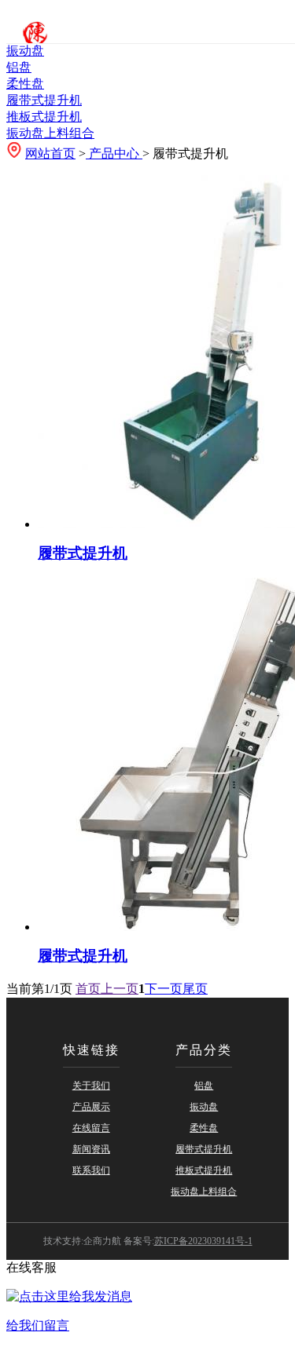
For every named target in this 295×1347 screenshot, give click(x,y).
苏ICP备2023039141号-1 (203, 1241)
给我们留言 (37, 1325)
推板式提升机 (44, 116)
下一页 (164, 988)
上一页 (119, 988)
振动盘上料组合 (50, 133)
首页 (88, 988)
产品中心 (114, 153)
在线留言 (91, 1127)
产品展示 (91, 1106)
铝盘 (18, 67)
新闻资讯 (91, 1149)
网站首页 (50, 153)
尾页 (195, 988)
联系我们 (91, 1170)
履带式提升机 (44, 100)
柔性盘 (25, 83)
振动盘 (25, 50)
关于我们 (91, 1085)
